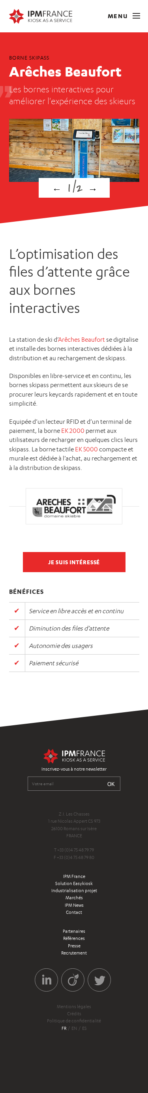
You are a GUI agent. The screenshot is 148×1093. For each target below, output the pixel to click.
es (84, 1028)
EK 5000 (86, 449)
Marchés (74, 897)
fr (64, 1028)
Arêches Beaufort (81, 339)
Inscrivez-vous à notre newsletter (74, 769)
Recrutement (74, 953)
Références (74, 938)
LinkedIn (46, 980)
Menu (118, 16)
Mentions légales (74, 1006)
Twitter (99, 980)
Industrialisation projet (74, 890)
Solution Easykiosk (74, 883)
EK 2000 (72, 430)
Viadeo (72, 980)
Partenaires (74, 931)
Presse (74, 946)
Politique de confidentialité (74, 1021)
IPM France (74, 876)
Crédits (74, 1013)
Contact (74, 912)
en (74, 1028)
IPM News (74, 905)
